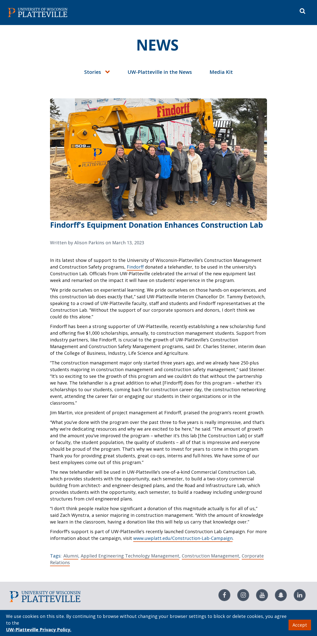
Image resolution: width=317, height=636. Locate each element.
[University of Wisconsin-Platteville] (82, 12)
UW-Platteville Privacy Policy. (38, 630)
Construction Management (210, 556)
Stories (92, 72)
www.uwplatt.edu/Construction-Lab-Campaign (183, 538)
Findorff (135, 267)
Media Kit (221, 72)
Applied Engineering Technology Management (130, 556)
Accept (299, 625)
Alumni (70, 556)
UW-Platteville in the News (160, 72)
